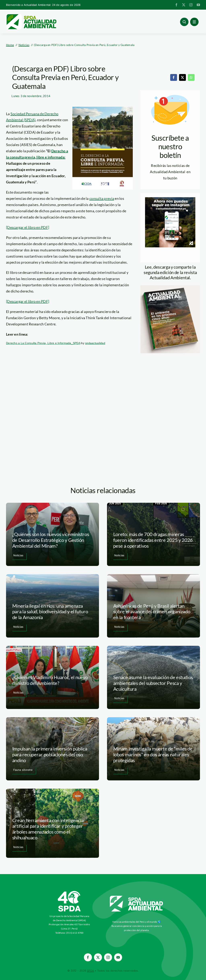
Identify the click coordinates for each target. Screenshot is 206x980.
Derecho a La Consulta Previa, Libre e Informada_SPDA (43, 343)
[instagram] (191, 4)
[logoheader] (31, 15)
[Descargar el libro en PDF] (27, 227)
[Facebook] (173, 77)
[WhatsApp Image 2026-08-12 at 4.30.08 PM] (170, 287)
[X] (182, 77)
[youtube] (198, 4)
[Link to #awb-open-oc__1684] (194, 22)
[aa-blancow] (136, 897)
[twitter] (183, 4)
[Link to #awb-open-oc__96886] (184, 22)
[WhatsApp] (191, 77)
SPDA (90, 970)
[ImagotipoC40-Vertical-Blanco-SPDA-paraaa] (69, 892)
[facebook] (176, 4)
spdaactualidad (95, 343)
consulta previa (101, 198)
